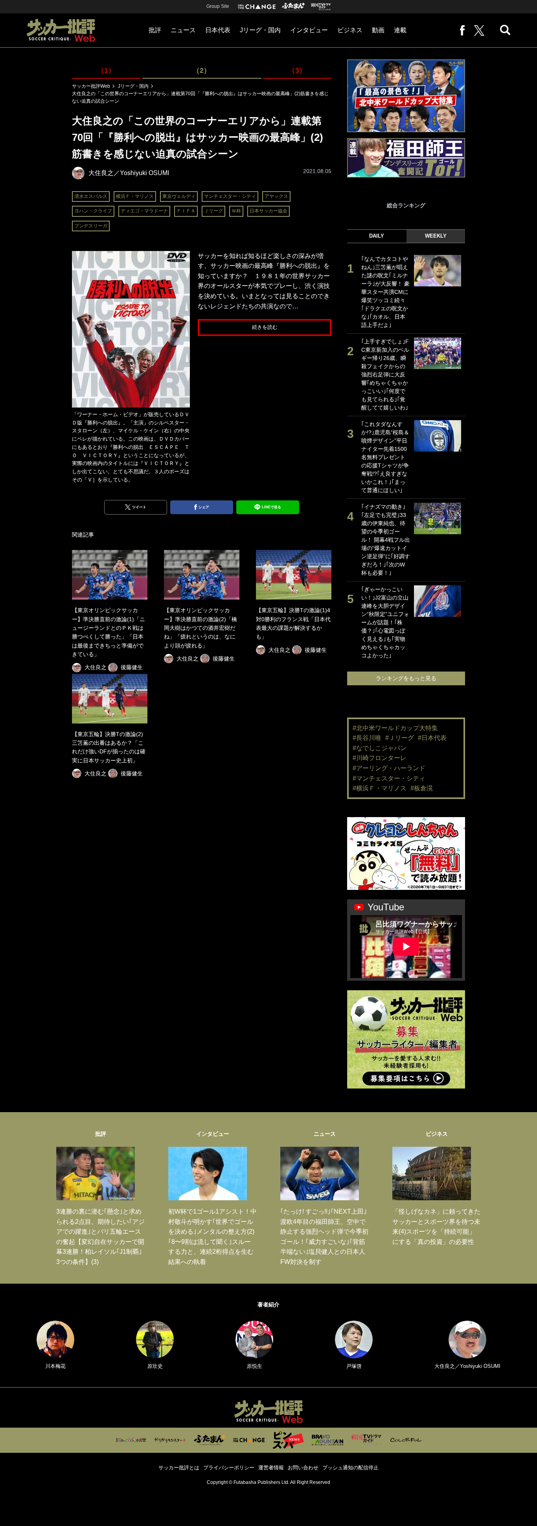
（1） (106, 70)
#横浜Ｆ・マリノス (379, 788)
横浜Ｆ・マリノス (135, 196)
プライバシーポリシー (228, 1468)
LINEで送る (271, 507)
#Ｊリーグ (399, 737)
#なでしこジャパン (379, 748)
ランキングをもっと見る (406, 678)
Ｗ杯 (236, 211)
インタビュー (309, 30)
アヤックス (276, 196)
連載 (400, 30)
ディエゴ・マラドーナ (144, 211)
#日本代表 (432, 737)
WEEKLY (436, 236)
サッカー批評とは (178, 1468)
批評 (155, 30)
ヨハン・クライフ (93, 211)
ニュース (183, 30)
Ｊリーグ (213, 211)
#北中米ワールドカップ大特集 (395, 728)
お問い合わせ (303, 1468)
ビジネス (349, 30)
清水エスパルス (90, 196)
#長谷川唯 (367, 737)
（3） (297, 70)
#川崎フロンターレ (379, 758)
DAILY (376, 236)
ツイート (139, 507)
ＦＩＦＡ (186, 211)
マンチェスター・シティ (230, 196)
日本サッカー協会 (268, 211)
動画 (378, 30)
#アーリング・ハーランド (389, 768)
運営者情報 (271, 1468)
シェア (204, 507)
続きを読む (265, 327)
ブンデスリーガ (90, 226)
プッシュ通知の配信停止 (350, 1468)
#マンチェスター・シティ (389, 778)
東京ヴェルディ (178, 196)
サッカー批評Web (91, 86)
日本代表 (217, 30)
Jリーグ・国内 (260, 30)
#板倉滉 (421, 788)
